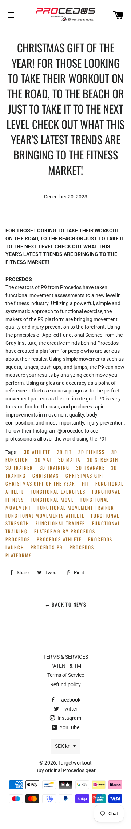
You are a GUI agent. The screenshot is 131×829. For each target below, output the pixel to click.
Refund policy (65, 684)
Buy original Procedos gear (65, 770)
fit (85, 483)
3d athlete (37, 452)
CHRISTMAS (45, 475)
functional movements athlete (44, 515)
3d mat (43, 459)
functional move (52, 499)
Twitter (69, 709)
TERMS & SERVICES (65, 657)
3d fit (64, 452)
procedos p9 (47, 547)
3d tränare (90, 467)
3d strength (102, 459)
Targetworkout (75, 763)
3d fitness (91, 452)
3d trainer (19, 467)
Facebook (68, 700)
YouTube (69, 727)
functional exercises (58, 491)
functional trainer (61, 523)
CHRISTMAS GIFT (85, 475)
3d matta (69, 459)
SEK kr (62, 746)
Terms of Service (65, 675)
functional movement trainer (76, 507)
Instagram (68, 718)
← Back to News (66, 604)
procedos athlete (59, 539)
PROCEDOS (17, 539)
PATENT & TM (65, 666)
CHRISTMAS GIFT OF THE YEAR (40, 483)
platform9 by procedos (64, 531)
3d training (55, 467)
